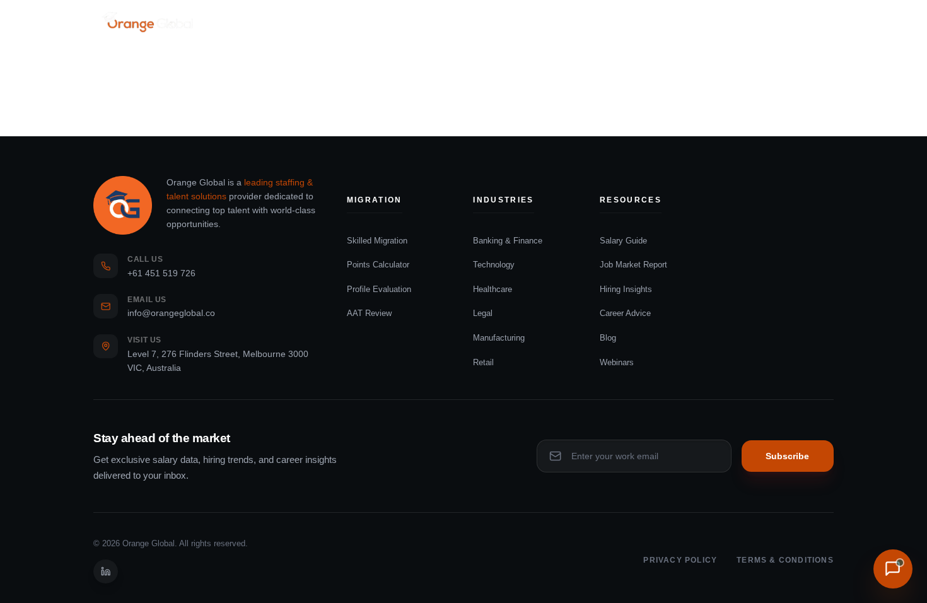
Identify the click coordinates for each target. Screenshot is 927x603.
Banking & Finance (507, 240)
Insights (476, 21)
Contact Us (544, 21)
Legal (483, 313)
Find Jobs (257, 21)
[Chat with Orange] (892, 568)
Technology (494, 264)
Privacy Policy (680, 560)
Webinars (617, 362)
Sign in (818, 21)
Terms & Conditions (785, 560)
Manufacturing (499, 337)
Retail (483, 362)
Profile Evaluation (379, 289)
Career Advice (625, 313)
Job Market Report (633, 264)
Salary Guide (623, 240)
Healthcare (492, 289)
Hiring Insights (626, 289)
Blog (608, 337)
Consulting (409, 21)
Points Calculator (378, 264)
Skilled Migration (377, 240)
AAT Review (369, 313)
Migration (325, 21)
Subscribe (787, 456)
